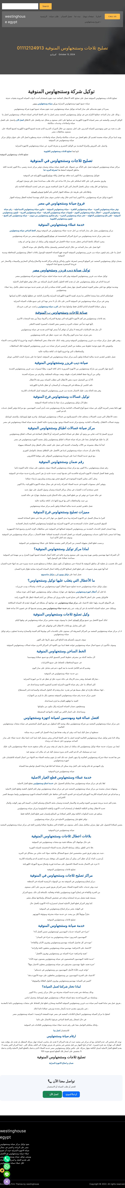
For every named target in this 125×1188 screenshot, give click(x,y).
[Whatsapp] (7, 1166)
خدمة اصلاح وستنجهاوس (43, 783)
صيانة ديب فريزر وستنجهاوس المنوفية (61, 363)
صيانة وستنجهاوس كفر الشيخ (15, 215)
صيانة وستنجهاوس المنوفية (58, 209)
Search (45, 6)
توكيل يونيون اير (62, 574)
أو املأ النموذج (71, 1094)
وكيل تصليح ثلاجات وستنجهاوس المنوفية (61, 614)
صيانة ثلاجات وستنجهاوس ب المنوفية (61, 312)
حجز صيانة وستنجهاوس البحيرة (72, 215)
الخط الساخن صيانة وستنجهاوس (23, 230)
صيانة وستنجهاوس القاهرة (81, 209)
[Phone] (7, 1159)
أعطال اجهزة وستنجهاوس (86, 592)
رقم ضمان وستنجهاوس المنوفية (61, 462)
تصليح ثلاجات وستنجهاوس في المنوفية (61, 160)
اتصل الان (20, 120)
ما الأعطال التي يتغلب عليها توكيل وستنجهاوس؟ (61, 580)
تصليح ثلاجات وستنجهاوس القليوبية (58, 151)
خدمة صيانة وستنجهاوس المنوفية (61, 926)
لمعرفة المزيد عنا (50, 170)
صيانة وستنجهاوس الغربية (30, 212)
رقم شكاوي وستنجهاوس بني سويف (43, 215)
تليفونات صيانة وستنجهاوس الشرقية (57, 212)
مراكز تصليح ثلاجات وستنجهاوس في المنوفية (61, 875)
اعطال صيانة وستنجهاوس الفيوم (88, 212)
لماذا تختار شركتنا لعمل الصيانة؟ (61, 986)
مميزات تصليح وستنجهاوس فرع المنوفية (61, 512)
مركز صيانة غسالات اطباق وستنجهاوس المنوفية (61, 428)
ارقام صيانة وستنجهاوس (61, 1036)
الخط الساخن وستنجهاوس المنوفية (61, 651)
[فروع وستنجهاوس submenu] (100, 21)
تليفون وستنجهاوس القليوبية (61, 218)
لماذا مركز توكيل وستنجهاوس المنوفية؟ (61, 549)
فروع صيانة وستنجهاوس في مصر (61, 203)
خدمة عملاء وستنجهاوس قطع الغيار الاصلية (61, 777)
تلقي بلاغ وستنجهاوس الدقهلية (100, 215)
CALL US (112, 16)
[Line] (7, 1174)
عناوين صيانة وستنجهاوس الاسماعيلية (29, 209)
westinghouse (32, 1184)
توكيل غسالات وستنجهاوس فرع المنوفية (61, 396)
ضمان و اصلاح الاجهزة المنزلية (61, 1063)
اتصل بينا (56, 1030)
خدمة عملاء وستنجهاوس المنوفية (61, 224)
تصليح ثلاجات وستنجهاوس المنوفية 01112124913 (62, 48)
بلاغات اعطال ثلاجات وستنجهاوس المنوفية (61, 836)
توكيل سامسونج (47, 574)
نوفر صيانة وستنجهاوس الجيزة (106, 209)
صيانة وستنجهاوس (45, 103)
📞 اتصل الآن (52, 1094)
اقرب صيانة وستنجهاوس (48, 306)
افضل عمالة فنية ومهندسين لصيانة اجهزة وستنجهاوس (61, 718)
